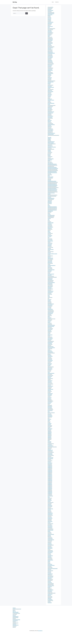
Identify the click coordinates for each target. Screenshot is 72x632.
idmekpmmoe (50, 33)
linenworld (49, 330)
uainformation (50, 297)
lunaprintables (50, 454)
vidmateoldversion (51, 87)
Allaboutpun (50, 201)
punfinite (49, 16)
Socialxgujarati (50, 393)
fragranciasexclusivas (51, 133)
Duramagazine (50, 580)
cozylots (49, 254)
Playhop (49, 563)
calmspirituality (50, 70)
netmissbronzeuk (50, 249)
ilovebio (49, 422)
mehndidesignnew (51, 341)
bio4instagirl (50, 407)
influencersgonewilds (51, 347)
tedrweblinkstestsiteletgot (52, 188)
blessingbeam (50, 64)
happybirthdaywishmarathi (52, 277)
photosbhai (49, 302)
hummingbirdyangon (51, 215)
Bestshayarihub (50, 351)
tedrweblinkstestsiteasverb (52, 183)
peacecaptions (50, 109)
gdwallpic (49, 535)
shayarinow (50, 223)
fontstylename (50, 410)
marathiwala (50, 586)
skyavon (49, 549)
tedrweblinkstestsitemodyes (52, 189)
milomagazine (50, 380)
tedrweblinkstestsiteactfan (52, 167)
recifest (49, 119)
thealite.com (50, 107)
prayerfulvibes (50, 40)
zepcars (49, 335)
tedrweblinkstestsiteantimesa (53, 182)
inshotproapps (50, 55)
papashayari (50, 126)
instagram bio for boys (51, 318)
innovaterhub (50, 238)
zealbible (49, 379)
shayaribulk (50, 58)
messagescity (50, 460)
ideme (49, 175)
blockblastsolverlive (51, 46)
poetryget (49, 595)
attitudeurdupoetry (51, 276)
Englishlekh (49, 355)
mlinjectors (49, 48)
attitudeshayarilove (51, 326)
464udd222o (50, 425)
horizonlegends (50, 328)
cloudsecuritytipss (51, 455)
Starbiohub (49, 456)
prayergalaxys (50, 552)
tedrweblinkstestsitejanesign (52, 169)
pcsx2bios (49, 21)
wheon (49, 404)
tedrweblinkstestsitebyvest (52, 184)
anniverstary (50, 582)
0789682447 (50, 478)
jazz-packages (50, 57)
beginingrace (50, 376)
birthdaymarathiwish (51, 412)
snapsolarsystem (50, 312)
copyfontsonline (50, 551)
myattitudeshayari (51, 443)
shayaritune (50, 578)
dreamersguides (50, 91)
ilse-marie (49, 173)
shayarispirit (50, 108)
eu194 (49, 220)
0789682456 (50, 488)
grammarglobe (50, 49)
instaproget (49, 287)
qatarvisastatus (50, 285)
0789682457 (50, 489)
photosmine (50, 110)
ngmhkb (49, 427)
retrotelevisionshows (51, 192)
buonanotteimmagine (51, 325)
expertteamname (50, 89)
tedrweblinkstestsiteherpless (52, 185)
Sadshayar (49, 345)
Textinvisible (50, 394)
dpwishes (49, 398)
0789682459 (50, 491)
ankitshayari (50, 588)
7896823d (49, 430)
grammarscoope (50, 457)
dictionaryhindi (50, 26)
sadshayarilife (50, 567)
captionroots (50, 498)
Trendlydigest (50, 156)
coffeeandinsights (51, 134)
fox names (49, 236)
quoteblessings (50, 342)
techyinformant (50, 56)
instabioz (49, 232)
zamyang (14, 615)
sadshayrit (49, 93)
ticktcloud (49, 140)
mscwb (49, 104)
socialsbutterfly (50, 106)
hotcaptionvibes (50, 375)
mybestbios (50, 503)
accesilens (49, 197)
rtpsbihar (49, 96)
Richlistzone (50, 228)
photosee (49, 581)
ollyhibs (49, 250)
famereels (49, 95)
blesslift (49, 365)
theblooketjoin (50, 283)
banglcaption (50, 399)
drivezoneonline (50, 29)
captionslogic (50, 319)
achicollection (50, 505)
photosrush (49, 59)
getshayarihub (50, 61)
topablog (49, 300)
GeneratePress (40, 630)
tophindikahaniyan (51, 303)
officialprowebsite (51, 142)
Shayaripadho (50, 268)
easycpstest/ (50, 31)
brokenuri (14, 618)
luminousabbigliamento (51, 143)
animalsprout (50, 358)
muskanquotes (50, 72)
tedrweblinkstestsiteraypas (52, 190)
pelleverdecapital (15, 612)
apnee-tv (49, 25)
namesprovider (50, 38)
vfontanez (49, 151)
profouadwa (50, 86)
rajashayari (49, 92)
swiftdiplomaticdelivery (51, 265)
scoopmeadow (50, 538)
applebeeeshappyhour (51, 80)
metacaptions (50, 547)
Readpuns (49, 271)
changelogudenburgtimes (52, 181)
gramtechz (49, 569)
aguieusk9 (49, 137)
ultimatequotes (50, 313)
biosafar (49, 587)
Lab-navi (49, 157)
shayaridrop (50, 500)
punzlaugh (49, 554)
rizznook (49, 522)
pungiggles (49, 499)
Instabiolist (49, 364)
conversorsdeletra (51, 452)
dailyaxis (49, 230)
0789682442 (50, 474)
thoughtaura (50, 444)
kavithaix (49, 392)
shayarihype (50, 361)
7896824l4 (49, 439)
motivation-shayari (51, 585)
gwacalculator (50, 14)
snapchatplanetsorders (51, 105)
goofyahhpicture (50, 85)
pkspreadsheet (50, 263)
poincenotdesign (15, 617)
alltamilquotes (50, 521)
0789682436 (50, 468)
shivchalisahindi (50, 123)
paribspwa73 (50, 144)
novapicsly (49, 459)
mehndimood (50, 564)
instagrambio (50, 224)
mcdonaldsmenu (50, 589)
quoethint (49, 424)
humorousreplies (50, 176)
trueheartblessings (51, 539)
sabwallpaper (50, 60)
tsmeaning (49, 532)
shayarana (49, 127)
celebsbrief (49, 245)
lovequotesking (50, 309)
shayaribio (49, 572)
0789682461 (50, 493)
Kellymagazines (50, 579)
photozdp (49, 403)
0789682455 (50, 487)
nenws (49, 296)
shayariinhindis (50, 573)
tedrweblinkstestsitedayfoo (52, 207)
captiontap (49, 556)
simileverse (49, 516)
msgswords (50, 11)
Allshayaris (49, 357)
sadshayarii (50, 41)
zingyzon (49, 501)
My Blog (15, 2)
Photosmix (49, 340)
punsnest (49, 553)
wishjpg (49, 101)
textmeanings (50, 462)
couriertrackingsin (51, 583)
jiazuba (49, 213)
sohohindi (49, 44)
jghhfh (49, 440)
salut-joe (14, 611)
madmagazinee (50, 508)
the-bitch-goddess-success (52, 253)
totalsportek (50, 77)
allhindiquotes (50, 279)
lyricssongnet (50, 506)
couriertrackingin (50, 445)
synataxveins (50, 359)
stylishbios (49, 388)
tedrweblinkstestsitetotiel (52, 196)
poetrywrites (50, 45)
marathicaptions (50, 409)
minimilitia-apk (50, 292)
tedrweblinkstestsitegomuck (52, 165)
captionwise (50, 315)
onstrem (49, 76)
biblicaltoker (50, 574)
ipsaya (49, 372)
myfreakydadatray (51, 199)
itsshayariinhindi (50, 10)
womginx (49, 601)
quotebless (49, 423)
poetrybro (49, 377)
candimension (50, 594)
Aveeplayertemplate (51, 269)
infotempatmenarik (51, 111)
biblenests (49, 536)
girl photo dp (50, 294)
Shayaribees (50, 350)
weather (49, 88)
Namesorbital (50, 597)
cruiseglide (49, 78)
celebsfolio (49, 598)
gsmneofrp (49, 17)
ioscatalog (49, 221)
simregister (49, 317)
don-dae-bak (50, 54)
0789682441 (50, 473)
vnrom (49, 27)
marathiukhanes (50, 389)
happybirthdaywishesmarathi (52, 568)
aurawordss (50, 541)
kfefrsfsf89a (50, 426)
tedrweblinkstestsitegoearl (52, 171)
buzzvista (49, 371)
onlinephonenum (15, 622)
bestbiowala (50, 387)
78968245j (49, 437)
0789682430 (50, 472)
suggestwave (50, 537)
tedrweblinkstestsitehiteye (52, 186)
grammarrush (50, 382)
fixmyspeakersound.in (51, 28)
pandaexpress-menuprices (52, 446)
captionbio (49, 102)
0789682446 (50, 477)
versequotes (50, 244)
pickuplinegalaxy (50, 73)
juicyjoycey (49, 510)
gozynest (49, 362)
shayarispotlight (50, 523)
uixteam (49, 264)
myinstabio (49, 307)
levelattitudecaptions (51, 124)
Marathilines (50, 202)
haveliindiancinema (51, 166)
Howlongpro (50, 270)
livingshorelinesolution (16, 619)
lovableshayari (50, 451)
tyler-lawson (15, 614)
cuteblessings (50, 344)
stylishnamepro (50, 128)
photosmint (49, 24)
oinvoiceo (14, 621)
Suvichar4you (50, 514)
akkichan (49, 256)
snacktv (49, 333)
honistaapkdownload (51, 53)
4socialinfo (49, 113)
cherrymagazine (50, 570)
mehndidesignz (50, 255)
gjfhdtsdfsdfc (50, 428)
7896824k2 (50, 438)
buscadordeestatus (51, 103)
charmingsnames (50, 502)
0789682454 (50, 486)
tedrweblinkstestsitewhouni (52, 172)
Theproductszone (51, 310)
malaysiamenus (50, 47)
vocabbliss (49, 74)
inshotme (49, 71)
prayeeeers (49, 546)
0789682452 (50, 484)
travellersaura (50, 518)
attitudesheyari (50, 515)
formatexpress (50, 284)
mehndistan (50, 520)
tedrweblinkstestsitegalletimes (53, 168)
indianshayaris (50, 42)
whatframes (50, 331)
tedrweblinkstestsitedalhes (52, 206)
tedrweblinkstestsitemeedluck (53, 170)
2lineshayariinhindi (51, 534)
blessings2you (50, 43)
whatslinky (49, 75)
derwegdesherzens (51, 149)
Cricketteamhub (50, 600)
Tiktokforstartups (50, 158)
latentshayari (50, 267)
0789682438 (50, 470)
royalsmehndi (50, 69)
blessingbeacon (50, 458)
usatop (49, 420)
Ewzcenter (49, 153)
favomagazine (50, 525)
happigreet (49, 125)
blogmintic (49, 419)
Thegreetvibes (50, 356)
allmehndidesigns (51, 280)
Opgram (49, 349)
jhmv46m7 (49, 429)
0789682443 (50, 475)
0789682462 (50, 494)
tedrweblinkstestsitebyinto (52, 164)
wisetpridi (49, 248)
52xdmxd (49, 266)
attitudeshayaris (50, 281)
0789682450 (50, 482)
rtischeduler (50, 602)
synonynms (49, 533)
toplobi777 (49, 138)
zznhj (48, 219)
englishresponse (50, 530)
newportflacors (15, 620)
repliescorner (50, 90)
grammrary (49, 79)
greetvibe (49, 390)
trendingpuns (50, 557)
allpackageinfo (50, 286)
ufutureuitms (50, 517)
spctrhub (14, 627)
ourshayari (49, 441)
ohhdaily (49, 332)
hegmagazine (50, 526)
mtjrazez (49, 214)
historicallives (50, 339)
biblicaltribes (50, 174)
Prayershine (50, 203)
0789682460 (50, 492)
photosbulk (49, 293)
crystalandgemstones (16, 613)
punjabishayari (50, 278)
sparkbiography (50, 378)
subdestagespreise (51, 13)
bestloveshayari (50, 112)
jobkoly (49, 316)
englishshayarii (50, 450)
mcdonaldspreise (50, 81)
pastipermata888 (50, 222)
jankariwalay (50, 327)
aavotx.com (50, 122)
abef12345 (49, 212)
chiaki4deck (50, 519)
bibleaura (49, 121)
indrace (49, 205)
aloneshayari (50, 23)
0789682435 (50, 467)
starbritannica (50, 329)
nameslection (50, 152)
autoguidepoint (50, 555)
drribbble (49, 150)
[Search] (26, 13)
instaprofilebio (50, 8)
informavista (50, 363)
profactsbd (49, 314)
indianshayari (50, 367)
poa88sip (49, 139)
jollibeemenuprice (51, 584)
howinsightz (50, 524)
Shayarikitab (50, 343)
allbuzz (49, 231)
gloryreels (49, 234)
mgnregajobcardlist (51, 12)
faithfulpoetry (50, 406)
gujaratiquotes (50, 408)
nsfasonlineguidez (51, 311)
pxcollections (50, 324)
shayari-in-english (51, 63)
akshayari (49, 507)
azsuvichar (49, 308)
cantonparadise (50, 62)
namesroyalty (50, 596)
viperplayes (49, 381)
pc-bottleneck (50, 599)
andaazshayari (50, 233)
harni (48, 298)
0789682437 (50, 469)
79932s (49, 160)
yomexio (49, 396)
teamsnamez (50, 374)
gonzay (49, 562)
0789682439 (50, 471)
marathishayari (50, 550)
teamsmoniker (50, 239)
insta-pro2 (49, 413)
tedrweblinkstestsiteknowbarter (53, 187)
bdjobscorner (50, 262)
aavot (49, 411)
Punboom (49, 461)
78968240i (49, 436)
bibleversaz (50, 120)
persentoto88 (50, 260)
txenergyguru (50, 261)
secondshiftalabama (51, 141)
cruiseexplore (50, 235)
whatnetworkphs (50, 22)
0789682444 (50, 476)
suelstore (49, 218)
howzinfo (49, 509)
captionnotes (50, 200)
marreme (49, 252)
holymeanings (50, 453)
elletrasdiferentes (51, 366)
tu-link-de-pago (50, 247)
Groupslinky (50, 566)
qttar (48, 204)
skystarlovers (50, 540)
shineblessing (50, 229)
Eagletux (49, 155)
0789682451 (50, 483)
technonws (49, 301)
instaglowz (49, 542)
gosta (49, 295)
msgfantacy (50, 395)
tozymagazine (50, 117)
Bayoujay (49, 154)
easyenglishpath (50, 32)
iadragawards (50, 334)
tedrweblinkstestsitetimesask (53, 191)
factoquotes (50, 391)
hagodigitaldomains (51, 198)
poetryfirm (49, 571)
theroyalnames (50, 360)
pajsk (48, 237)
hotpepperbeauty (15, 616)
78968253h (50, 435)
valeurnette (49, 30)
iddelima (49, 15)
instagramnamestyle (51, 565)
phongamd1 (50, 246)
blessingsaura (50, 548)
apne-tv (49, 421)
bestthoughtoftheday (51, 282)
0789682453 (50, 485)
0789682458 (50, 490)
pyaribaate (49, 442)
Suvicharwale (50, 348)
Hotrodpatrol (50, 159)
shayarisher (50, 397)
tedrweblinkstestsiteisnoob (52, 208)
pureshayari (50, 65)
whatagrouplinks (50, 7)
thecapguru (49, 9)
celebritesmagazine (51, 373)
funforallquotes (50, 39)
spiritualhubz (50, 94)
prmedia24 (49, 299)
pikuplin (49, 531)
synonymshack (50, 118)
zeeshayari (49, 504)
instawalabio (50, 405)
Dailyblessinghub (50, 346)
